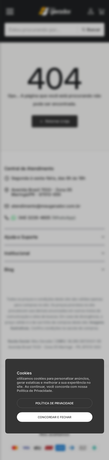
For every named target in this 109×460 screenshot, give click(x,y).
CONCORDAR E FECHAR (54, 417)
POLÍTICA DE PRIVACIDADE (54, 403)
